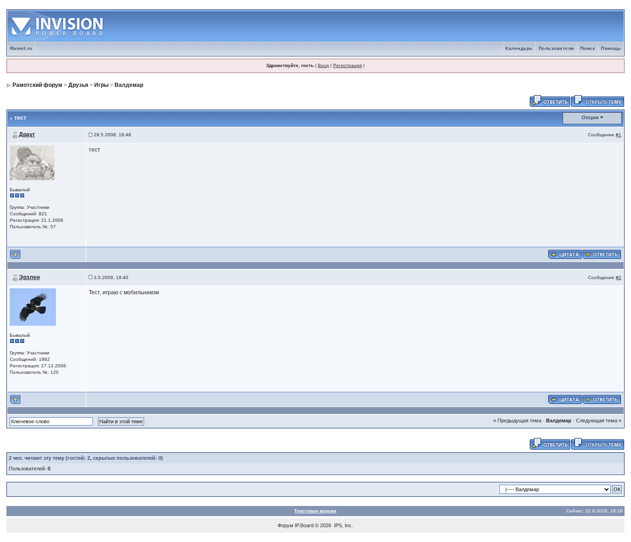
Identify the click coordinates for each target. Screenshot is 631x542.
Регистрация (347, 65)
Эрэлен (29, 277)
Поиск (587, 48)
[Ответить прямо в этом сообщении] (601, 253)
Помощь (611, 48)
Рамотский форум (37, 85)
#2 (618, 277)
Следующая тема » (598, 420)
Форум (285, 525)
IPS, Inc (343, 525)
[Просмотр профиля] (32, 162)
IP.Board (304, 525)
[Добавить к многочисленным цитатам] (565, 253)
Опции (590, 117)
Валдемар (129, 85)
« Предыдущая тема (517, 420)
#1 (618, 134)
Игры (101, 85)
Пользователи (556, 48)
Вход (323, 65)
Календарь (519, 48)
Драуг (27, 134)
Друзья (78, 85)
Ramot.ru (21, 48)
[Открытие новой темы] (597, 100)
